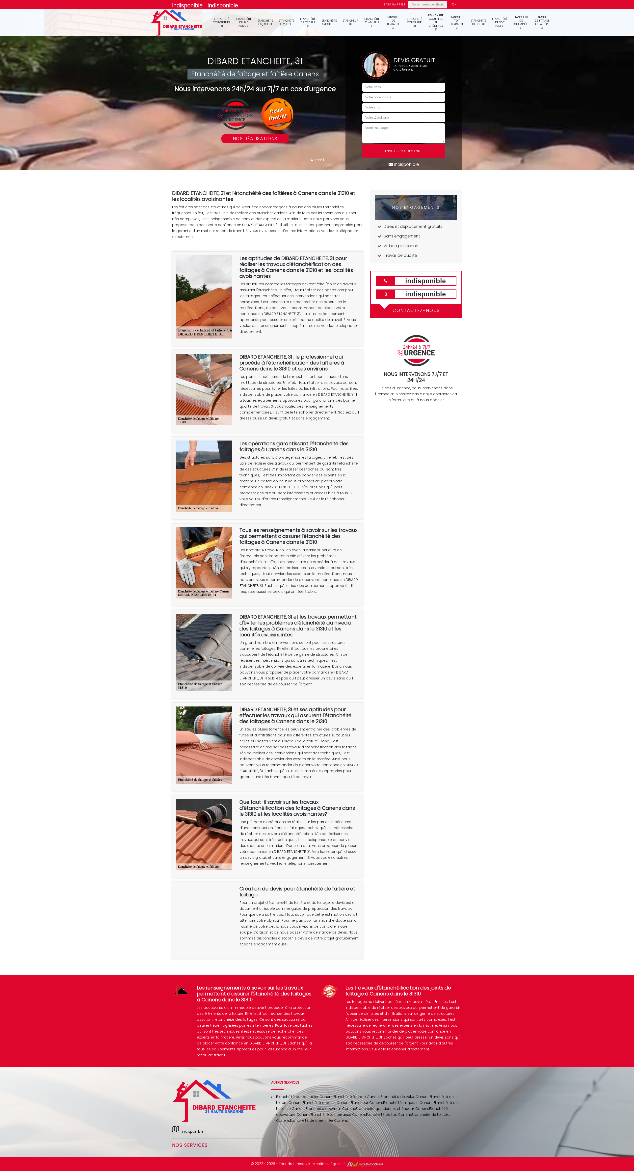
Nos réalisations (255, 138)
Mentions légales (328, 1163)
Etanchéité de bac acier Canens (304, 1096)
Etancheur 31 (350, 22)
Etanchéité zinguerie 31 (372, 22)
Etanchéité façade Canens (357, 1096)
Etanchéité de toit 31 (478, 22)
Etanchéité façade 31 (265, 22)
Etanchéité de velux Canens (405, 1096)
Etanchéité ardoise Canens (326, 1102)
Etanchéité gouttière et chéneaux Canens (392, 1108)
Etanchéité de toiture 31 (308, 22)
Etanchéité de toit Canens (389, 1114)
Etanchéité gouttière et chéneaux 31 (436, 22)
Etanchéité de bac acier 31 (244, 22)
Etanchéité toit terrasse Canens (338, 1114)
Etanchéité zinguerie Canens (408, 1102)
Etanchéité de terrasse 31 (393, 22)
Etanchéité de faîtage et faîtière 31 (542, 22)
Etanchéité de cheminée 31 (521, 22)
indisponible (187, 5)
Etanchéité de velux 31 (286, 22)
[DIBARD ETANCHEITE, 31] (177, 22)
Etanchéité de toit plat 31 (499, 22)
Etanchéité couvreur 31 (414, 22)
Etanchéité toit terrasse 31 (457, 22)
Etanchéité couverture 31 (221, 22)
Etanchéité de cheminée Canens (319, 1120)
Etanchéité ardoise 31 (329, 22)
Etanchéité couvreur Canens (331, 1108)
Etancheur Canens (366, 1102)
